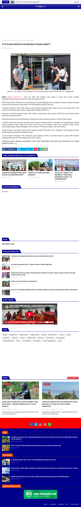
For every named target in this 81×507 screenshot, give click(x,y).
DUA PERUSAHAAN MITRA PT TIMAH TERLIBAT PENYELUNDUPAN (31, 264)
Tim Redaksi (52, 504)
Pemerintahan (50, 338)
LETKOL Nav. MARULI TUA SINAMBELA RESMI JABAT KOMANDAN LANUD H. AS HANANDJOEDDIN (64, 176)
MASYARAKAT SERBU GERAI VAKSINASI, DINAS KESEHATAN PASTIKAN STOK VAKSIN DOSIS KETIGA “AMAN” (44, 468)
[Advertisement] (40, 23)
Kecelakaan (6, 338)
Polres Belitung (26, 341)
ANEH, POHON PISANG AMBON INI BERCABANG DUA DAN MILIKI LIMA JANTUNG (36, 445)
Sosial (59, 341)
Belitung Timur (53, 335)
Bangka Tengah (35, 335)
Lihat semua (72, 378)
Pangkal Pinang (31, 338)
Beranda (4, 40)
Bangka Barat (13, 335)
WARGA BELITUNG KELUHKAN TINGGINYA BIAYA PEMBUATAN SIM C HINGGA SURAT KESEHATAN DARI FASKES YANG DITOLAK (43, 274)
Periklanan (61, 504)
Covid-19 (61, 335)
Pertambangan (60, 338)
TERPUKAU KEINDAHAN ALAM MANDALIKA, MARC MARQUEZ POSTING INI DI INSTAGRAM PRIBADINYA (60, 404)
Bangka (5, 335)
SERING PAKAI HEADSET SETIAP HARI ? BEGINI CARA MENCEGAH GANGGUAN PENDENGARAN (40, 476)
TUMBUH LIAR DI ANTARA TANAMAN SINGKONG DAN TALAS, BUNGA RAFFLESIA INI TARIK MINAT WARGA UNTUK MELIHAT (44, 438)
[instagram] (40, 424)
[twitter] (36, 424)
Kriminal (22, 338)
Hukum (69, 335)
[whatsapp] (49, 424)
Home (45, 504)
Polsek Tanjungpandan (49, 341)
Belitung (44, 335)
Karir (67, 504)
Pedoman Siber (74, 504)
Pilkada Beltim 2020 (8, 341)
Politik (18, 341)
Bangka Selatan (24, 335)
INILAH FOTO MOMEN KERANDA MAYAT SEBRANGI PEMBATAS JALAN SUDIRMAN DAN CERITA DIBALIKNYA (44, 290)
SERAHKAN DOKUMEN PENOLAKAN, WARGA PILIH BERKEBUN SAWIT (14, 174)
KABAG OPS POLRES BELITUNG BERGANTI (27, 2)
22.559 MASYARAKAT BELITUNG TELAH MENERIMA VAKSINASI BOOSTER (33, 460)
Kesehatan (15, 338)
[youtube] (45, 424)
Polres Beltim (36, 341)
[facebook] (31, 424)
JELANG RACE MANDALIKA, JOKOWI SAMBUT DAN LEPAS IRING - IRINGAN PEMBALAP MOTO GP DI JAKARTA (20, 404)
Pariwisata (41, 338)
